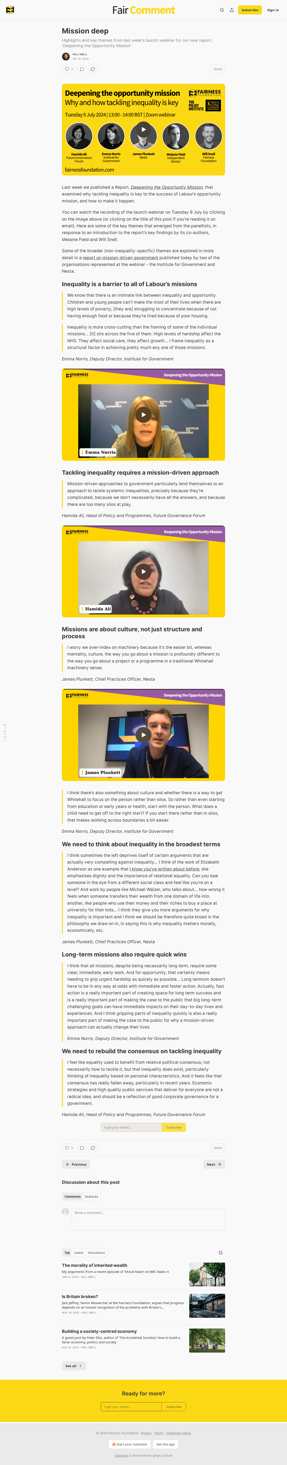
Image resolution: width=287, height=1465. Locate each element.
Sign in (273, 10)
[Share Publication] (231, 9)
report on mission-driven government (120, 257)
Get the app (166, 1444)
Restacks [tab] (91, 1197)
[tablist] (81, 1196)
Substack (121, 1455)
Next (211, 1164)
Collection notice (178, 1433)
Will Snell (80, 54)
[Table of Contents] (5, 732)
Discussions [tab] (96, 1253)
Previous (79, 1164)
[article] (143, 1274)
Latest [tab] (78, 1253)
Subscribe (250, 10)
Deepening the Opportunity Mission (167, 187)
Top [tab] (67, 1253)
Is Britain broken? (80, 1296)
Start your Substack (131, 1444)
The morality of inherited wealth (94, 1265)
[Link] (55, 284)
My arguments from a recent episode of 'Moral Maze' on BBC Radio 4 (115, 1271)
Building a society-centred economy (99, 1331)
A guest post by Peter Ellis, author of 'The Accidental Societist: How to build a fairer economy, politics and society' (121, 1339)
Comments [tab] (72, 1197)
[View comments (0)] (82, 69)
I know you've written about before (164, 869)
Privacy (146, 1433)
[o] (143, 129)
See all (70, 1366)
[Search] (221, 9)
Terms (158, 1433)
